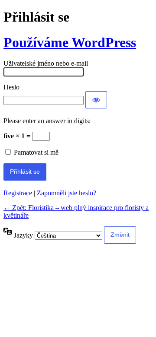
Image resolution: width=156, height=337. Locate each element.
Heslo (11, 87)
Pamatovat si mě (36, 152)
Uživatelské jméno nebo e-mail (45, 63)
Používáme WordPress (69, 42)
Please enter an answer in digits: (47, 120)
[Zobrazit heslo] (96, 99)
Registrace (17, 193)
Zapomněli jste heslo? (66, 193)
